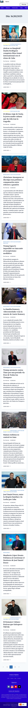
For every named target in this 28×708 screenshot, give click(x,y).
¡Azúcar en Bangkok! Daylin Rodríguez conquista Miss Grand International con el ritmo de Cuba (12, 53)
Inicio (8, 678)
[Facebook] (8, 686)
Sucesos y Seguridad (13, 432)
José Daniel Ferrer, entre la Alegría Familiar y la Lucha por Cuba (13, 496)
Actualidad (6, 44)
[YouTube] (15, 686)
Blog (15, 678)
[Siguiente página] (18, 667)
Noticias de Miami (15, 174)
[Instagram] (12, 686)
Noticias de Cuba (13, 45)
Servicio (11, 678)
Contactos (17, 703)
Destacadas (6, 174)
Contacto (19, 678)
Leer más (6, 87)
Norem (7, 61)
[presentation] (14, 33)
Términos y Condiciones (10, 703)
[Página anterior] (3, 667)
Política (5, 243)
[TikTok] (19, 686)
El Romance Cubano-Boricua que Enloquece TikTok (12, 624)
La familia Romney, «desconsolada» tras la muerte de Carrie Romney (14, 311)
